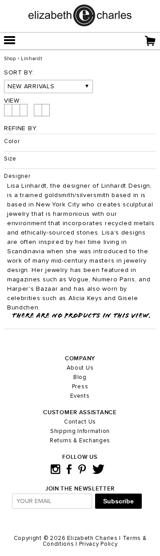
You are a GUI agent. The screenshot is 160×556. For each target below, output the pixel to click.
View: (12, 101)
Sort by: (19, 73)
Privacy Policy (98, 544)
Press (80, 387)
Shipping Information (80, 431)
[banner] (80, 24)
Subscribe (118, 501)
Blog (80, 377)
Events (79, 396)
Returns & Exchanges (80, 441)
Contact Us (80, 422)
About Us (80, 368)
